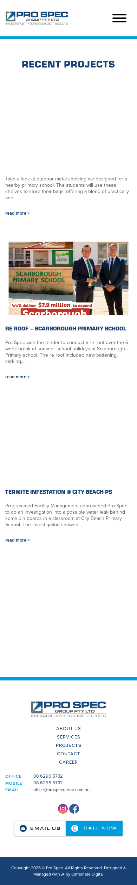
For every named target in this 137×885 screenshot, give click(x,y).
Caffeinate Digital (87, 874)
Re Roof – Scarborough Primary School (65, 328)
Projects (68, 745)
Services (68, 737)
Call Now (99, 828)
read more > (17, 213)
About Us (68, 728)
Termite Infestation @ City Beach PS (58, 491)
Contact (68, 754)
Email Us (45, 828)
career (68, 762)
